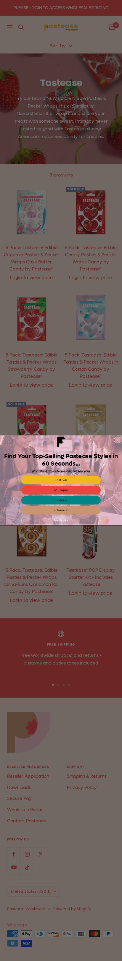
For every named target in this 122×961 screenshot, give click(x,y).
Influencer (61, 510)
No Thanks (61, 520)
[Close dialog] (117, 440)
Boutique (61, 490)
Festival (61, 480)
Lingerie (60, 500)
